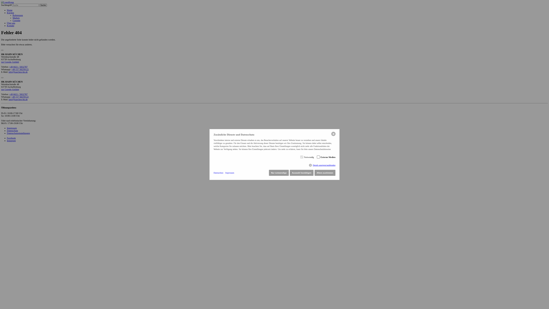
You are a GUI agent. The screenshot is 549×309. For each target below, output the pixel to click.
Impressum (229, 173)
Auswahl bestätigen (301, 173)
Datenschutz (218, 173)
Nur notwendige (279, 173)
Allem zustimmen (325, 173)
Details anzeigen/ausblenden (324, 165)
